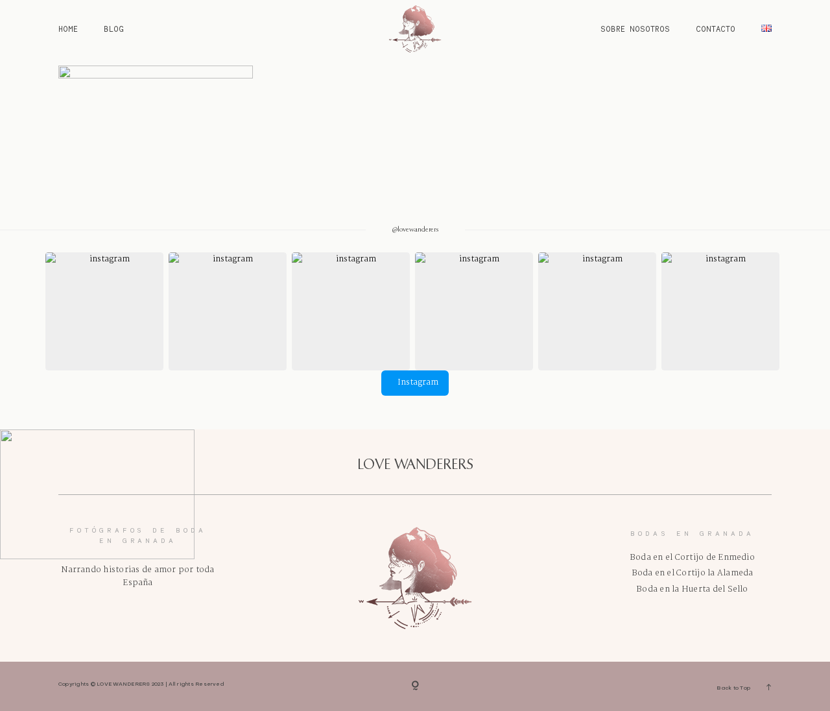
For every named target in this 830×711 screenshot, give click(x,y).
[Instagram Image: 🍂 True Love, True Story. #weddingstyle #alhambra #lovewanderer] (351, 311)
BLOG (114, 29)
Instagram (417, 382)
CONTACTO (715, 29)
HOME (68, 29)
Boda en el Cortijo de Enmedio (692, 557)
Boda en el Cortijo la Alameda (692, 573)
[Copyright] (415, 686)
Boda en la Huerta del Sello (692, 589)
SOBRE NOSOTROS (635, 29)
